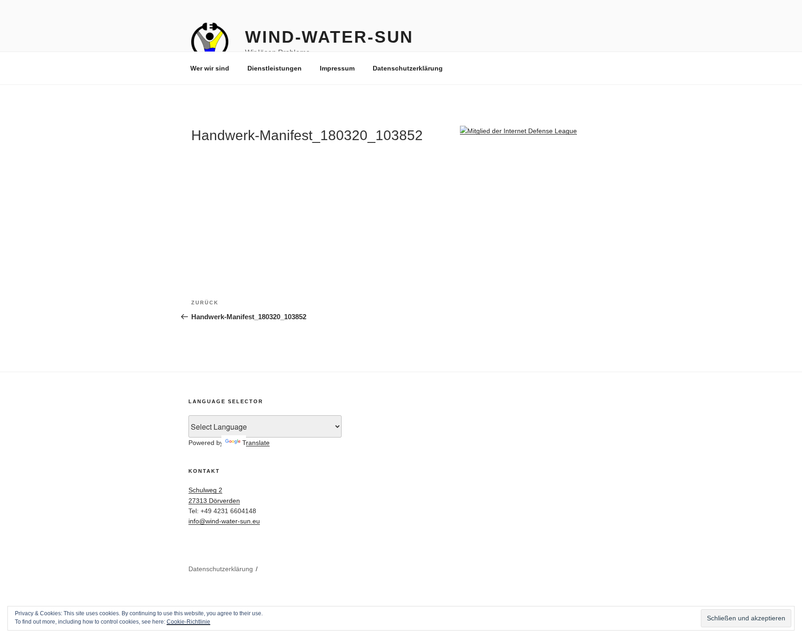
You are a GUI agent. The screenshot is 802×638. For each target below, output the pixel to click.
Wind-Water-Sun (329, 36)
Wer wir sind (209, 68)
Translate (256, 442)
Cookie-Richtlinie (188, 622)
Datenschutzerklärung (408, 68)
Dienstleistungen (274, 68)
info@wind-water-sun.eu (224, 521)
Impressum (337, 68)
